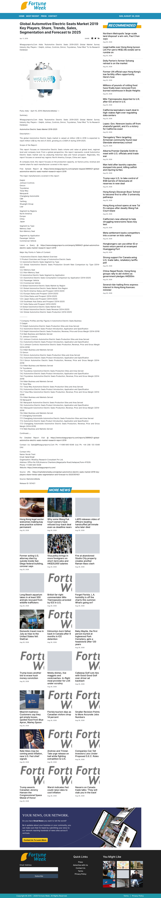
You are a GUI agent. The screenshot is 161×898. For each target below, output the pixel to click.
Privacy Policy (80, 874)
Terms (80, 871)
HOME (21, 16)
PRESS (44, 16)
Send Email (29, 457)
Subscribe (39, 876)
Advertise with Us (80, 865)
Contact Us (80, 868)
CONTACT (52, 16)
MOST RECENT (32, 16)
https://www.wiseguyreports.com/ (41, 467)
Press (80, 862)
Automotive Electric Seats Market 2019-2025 (38, 129)
